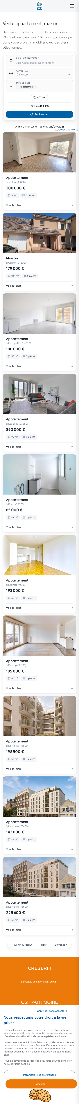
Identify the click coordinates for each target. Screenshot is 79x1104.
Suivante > (61, 944)
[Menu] (72, 6)
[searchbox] (43, 62)
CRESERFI (39, 968)
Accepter (41, 1083)
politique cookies (20, 1063)
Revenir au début (22, 944)
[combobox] (43, 61)
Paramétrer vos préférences (39, 1074)
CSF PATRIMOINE (39, 1002)
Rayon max (22, 71)
